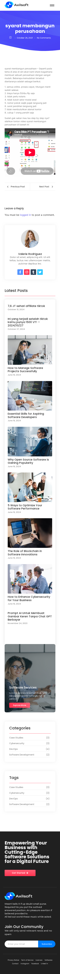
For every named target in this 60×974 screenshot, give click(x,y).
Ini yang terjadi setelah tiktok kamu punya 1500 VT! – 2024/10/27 (28, 322)
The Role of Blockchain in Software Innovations (25, 552)
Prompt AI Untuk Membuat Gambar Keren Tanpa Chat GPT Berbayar (30, 616)
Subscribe (47, 944)
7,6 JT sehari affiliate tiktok (26, 306)
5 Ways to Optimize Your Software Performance (25, 507)
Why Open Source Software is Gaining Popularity (28, 461)
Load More (30, 639)
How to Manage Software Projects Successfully (25, 369)
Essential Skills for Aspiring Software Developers (26, 415)
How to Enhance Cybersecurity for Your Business (29, 598)
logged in (25, 214)
